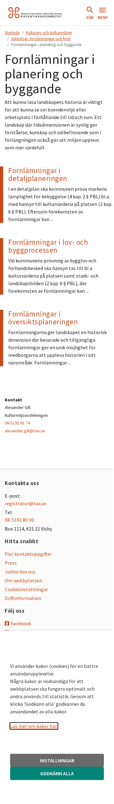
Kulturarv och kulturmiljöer (49, 32)
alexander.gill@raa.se (25, 431)
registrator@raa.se (25, 503)
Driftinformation (23, 598)
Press (11, 563)
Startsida (12, 32)
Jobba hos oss (20, 571)
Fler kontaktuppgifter (28, 554)
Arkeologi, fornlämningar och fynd (40, 38)
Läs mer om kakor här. (34, 726)
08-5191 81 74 (17, 423)
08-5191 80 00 (19, 520)
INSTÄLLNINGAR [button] (57, 760)
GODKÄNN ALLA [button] (57, 773)
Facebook (20, 623)
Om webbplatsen (23, 580)
